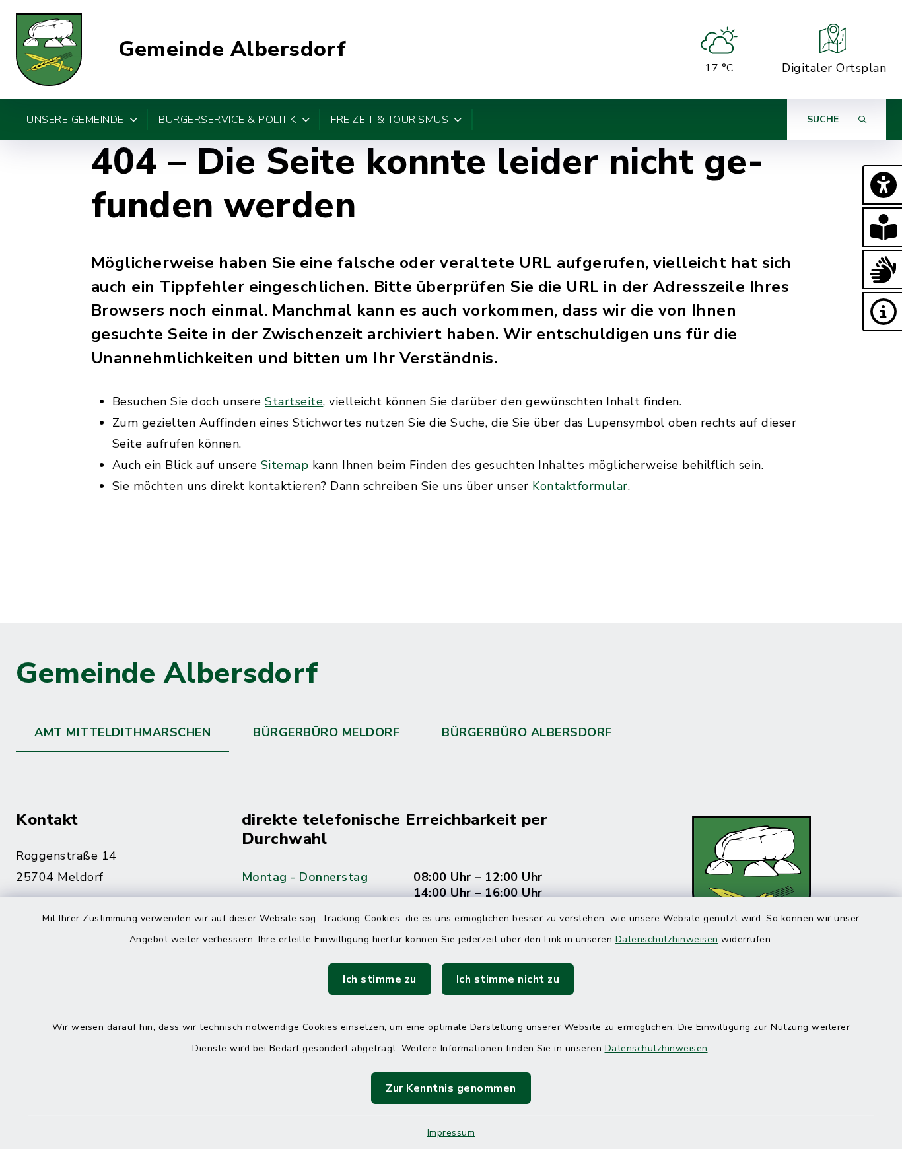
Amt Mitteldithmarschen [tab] (122, 732)
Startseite (294, 401)
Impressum (451, 1133)
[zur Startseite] (49, 49)
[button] (882, 185)
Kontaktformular (580, 486)
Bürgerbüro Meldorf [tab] (326, 732)
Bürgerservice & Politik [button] (227, 119)
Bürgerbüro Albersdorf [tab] (527, 732)
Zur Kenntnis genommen (451, 1088)
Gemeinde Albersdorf (232, 49)
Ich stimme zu (380, 979)
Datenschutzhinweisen (666, 939)
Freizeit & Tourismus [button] (389, 119)
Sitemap (285, 465)
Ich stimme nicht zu (508, 979)
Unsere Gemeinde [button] (75, 119)
